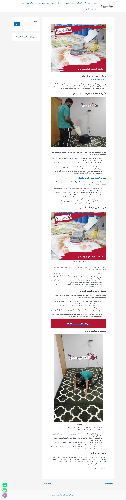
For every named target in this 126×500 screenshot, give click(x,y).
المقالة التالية (47, 483)
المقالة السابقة (109, 483)
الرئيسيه (95, 3)
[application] (85, 9)
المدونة (22, 3)
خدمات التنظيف (70, 3)
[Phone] (4, 485)
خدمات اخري (30, 3)
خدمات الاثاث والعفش (58, 3)
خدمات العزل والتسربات (42, 3)
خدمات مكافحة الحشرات (83, 3)
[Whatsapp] (4, 490)
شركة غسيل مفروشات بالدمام (92, 177)
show (103, 468)
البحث (35, 21)
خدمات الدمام (92, 79)
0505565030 (21, 37)
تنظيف (100, 457)
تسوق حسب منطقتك (91, 9)
